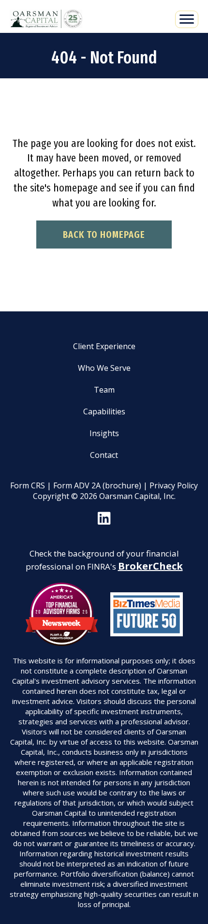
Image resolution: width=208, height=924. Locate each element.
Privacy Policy (173, 485)
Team (104, 389)
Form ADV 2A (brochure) (97, 485)
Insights (104, 433)
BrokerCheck (150, 565)
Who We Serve (104, 368)
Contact (104, 455)
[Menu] (186, 19)
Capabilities (104, 411)
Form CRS (27, 485)
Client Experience (104, 346)
